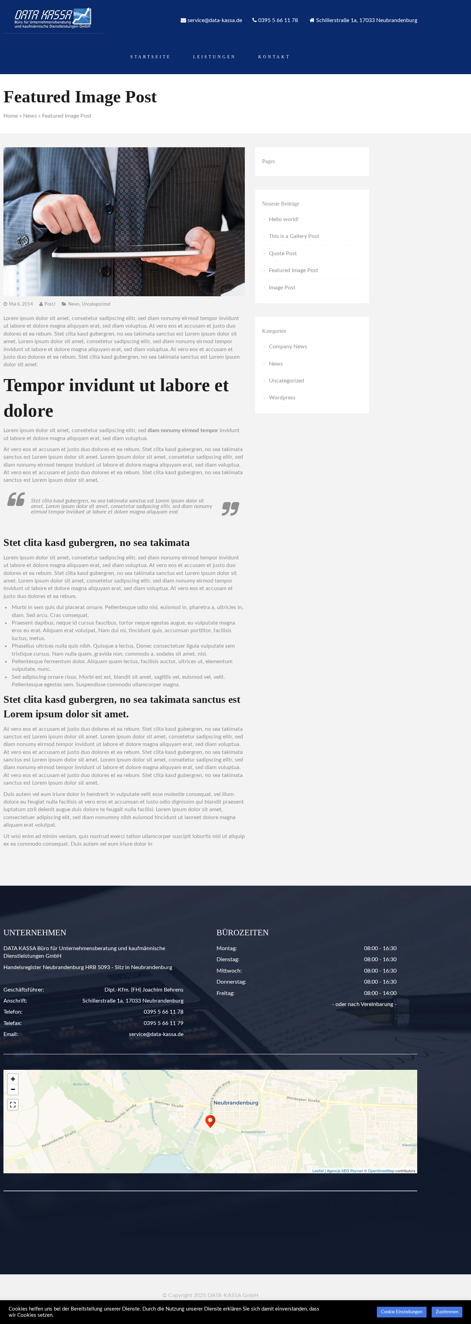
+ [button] (13, 1079)
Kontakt (274, 56)
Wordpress (282, 397)
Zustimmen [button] (447, 1312)
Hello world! (284, 219)
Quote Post (283, 253)
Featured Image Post (293, 270)
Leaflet (318, 1170)
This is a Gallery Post (294, 236)
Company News (288, 346)
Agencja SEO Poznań (345, 1170)
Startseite (150, 56)
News (30, 116)
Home (10, 116)
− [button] (13, 1089)
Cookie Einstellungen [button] (401, 1312)
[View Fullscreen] (13, 1104)
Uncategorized (96, 304)
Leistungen (214, 56)
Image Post (282, 287)
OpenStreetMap (381, 1170)
